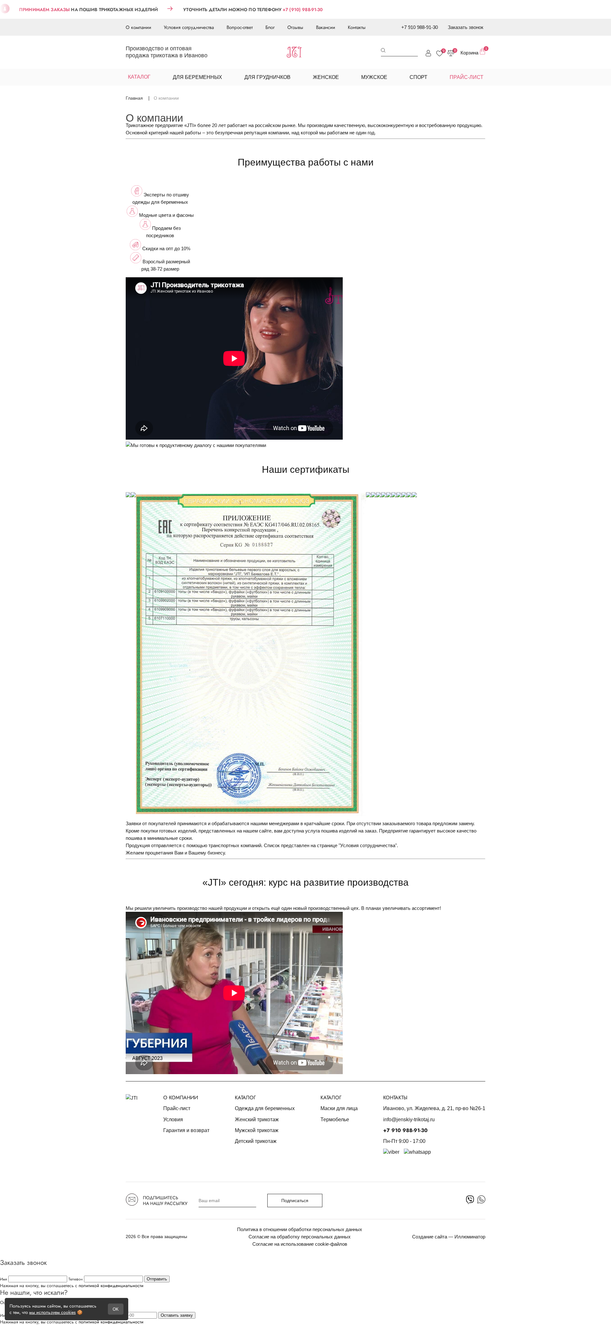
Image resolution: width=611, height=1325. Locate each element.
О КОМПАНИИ (180, 1097)
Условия (173, 1119)
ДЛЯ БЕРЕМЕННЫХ (197, 77)
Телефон (76, 1279)
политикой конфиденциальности (111, 1285)
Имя (4, 1279)
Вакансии (325, 27)
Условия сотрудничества (189, 27)
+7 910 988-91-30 (419, 27)
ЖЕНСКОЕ (326, 77)
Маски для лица (339, 1108)
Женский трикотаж (257, 1119)
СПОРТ (418, 77)
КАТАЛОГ (245, 1097)
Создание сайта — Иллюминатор (448, 1236)
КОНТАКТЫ (395, 1097)
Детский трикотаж (256, 1141)
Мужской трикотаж (256, 1130)
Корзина (472, 51)
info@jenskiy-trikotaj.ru (409, 1119)
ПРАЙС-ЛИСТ (466, 77)
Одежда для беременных (265, 1108)
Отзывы (295, 27)
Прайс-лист (176, 1108)
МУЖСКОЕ (374, 77)
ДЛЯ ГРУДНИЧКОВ (267, 77)
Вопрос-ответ (240, 27)
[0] (439, 53)
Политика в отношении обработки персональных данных (299, 1229)
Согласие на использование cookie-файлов (299, 1244)
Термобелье (334, 1119)
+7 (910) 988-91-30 (303, 9)
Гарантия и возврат (186, 1130)
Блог (270, 27)
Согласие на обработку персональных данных (300, 1236)
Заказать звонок (465, 27)
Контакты (357, 27)
